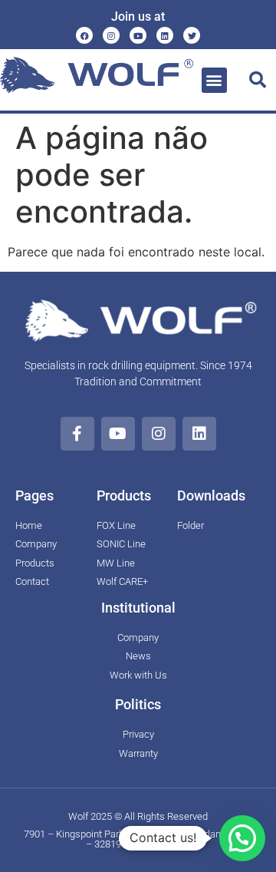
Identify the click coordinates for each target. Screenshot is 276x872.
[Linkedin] (164, 35)
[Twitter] (191, 35)
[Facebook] (84, 35)
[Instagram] (111, 35)
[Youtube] (138, 35)
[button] (214, 80)
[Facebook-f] (77, 434)
